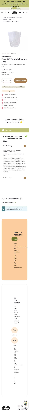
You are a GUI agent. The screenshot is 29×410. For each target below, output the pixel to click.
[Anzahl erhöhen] (10, 80)
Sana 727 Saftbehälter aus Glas (10, 21)
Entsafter (13, 163)
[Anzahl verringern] (3, 80)
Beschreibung (7, 146)
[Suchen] (5, 12)
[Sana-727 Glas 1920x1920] (14, 38)
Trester (12, 168)
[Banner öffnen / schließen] (14, 7)
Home (4, 17)
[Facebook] (19, 406)
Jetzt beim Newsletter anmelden (16, 239)
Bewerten (13, 53)
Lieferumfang (7, 178)
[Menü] (2, 12)
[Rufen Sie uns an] (9, 12)
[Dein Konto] (23, 12)
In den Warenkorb (20, 80)
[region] (14, 38)
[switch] (25, 408)
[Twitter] (22, 406)
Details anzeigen (7, 91)
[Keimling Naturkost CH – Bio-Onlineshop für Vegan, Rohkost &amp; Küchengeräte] (14, 12)
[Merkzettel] (20, 12)
